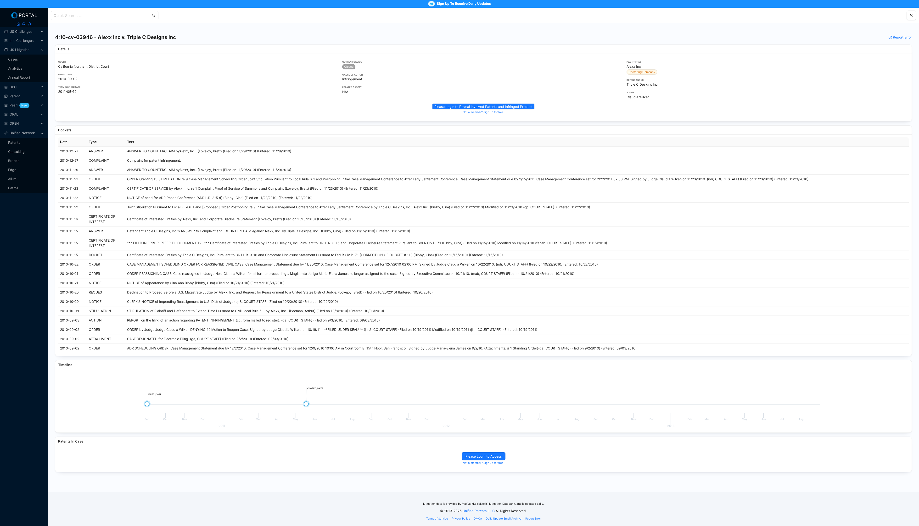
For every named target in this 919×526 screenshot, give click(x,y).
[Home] (18, 24)
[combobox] (102, 15)
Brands (13, 161)
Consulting (16, 151)
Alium (12, 179)
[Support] (24, 24)
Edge (12, 170)
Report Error (902, 37)
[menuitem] (23, 31)
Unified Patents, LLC (479, 511)
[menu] (24, 77)
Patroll (13, 188)
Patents (14, 142)
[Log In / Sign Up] (30, 24)
